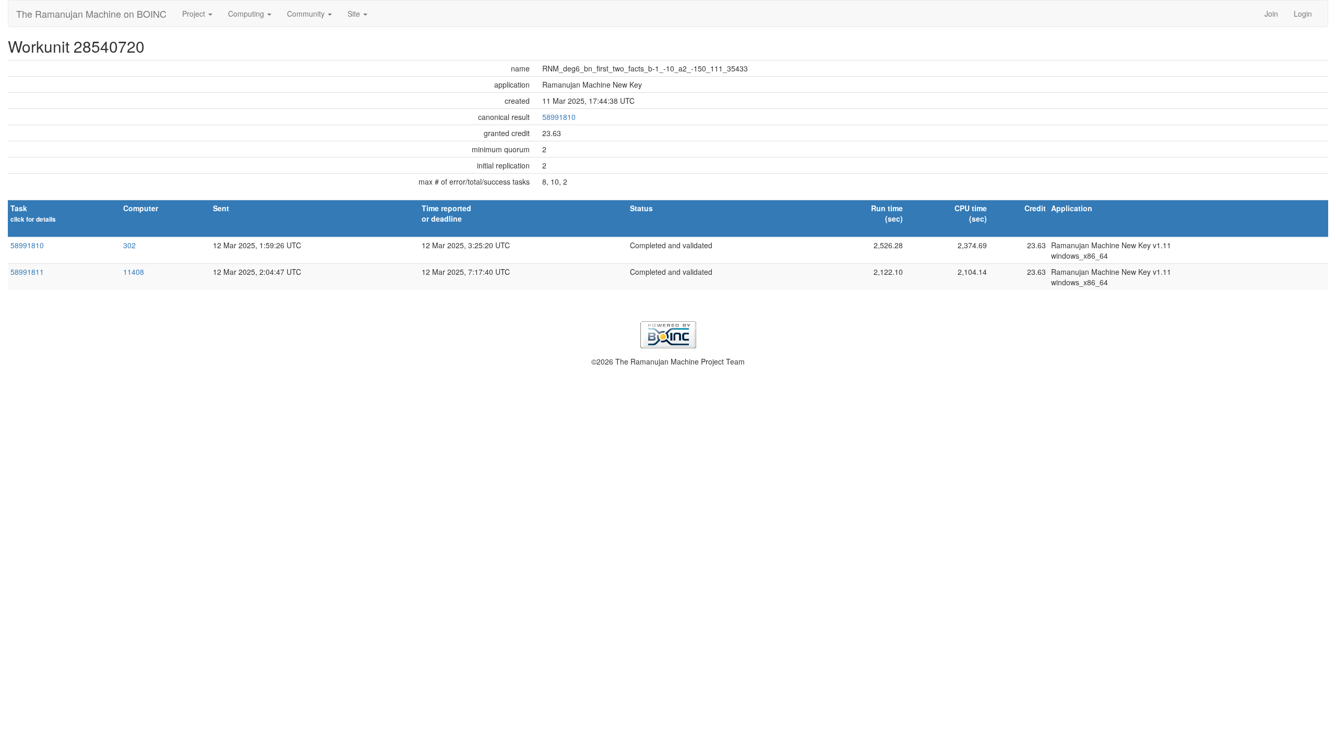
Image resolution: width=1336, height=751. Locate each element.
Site (355, 13)
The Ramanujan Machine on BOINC (91, 13)
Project (194, 13)
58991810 (559, 117)
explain (432, 229)
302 (129, 245)
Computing (247, 13)
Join (1271, 13)
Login (1303, 13)
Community (307, 13)
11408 (133, 272)
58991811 (27, 272)
